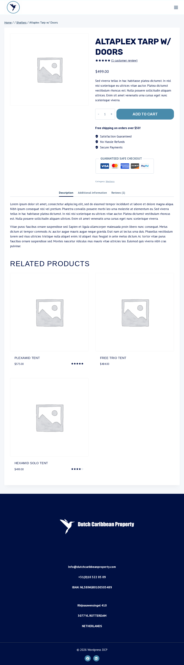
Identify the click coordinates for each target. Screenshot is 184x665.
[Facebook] (88, 658)
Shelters (110, 181)
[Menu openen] (176, 7)
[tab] (66, 193)
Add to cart (145, 114)
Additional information (92, 192)
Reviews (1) (118, 192)
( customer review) (124, 60)
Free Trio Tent (113, 358)
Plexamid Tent (27, 358)
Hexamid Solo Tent (31, 463)
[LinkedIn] (96, 658)
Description (66, 192)
